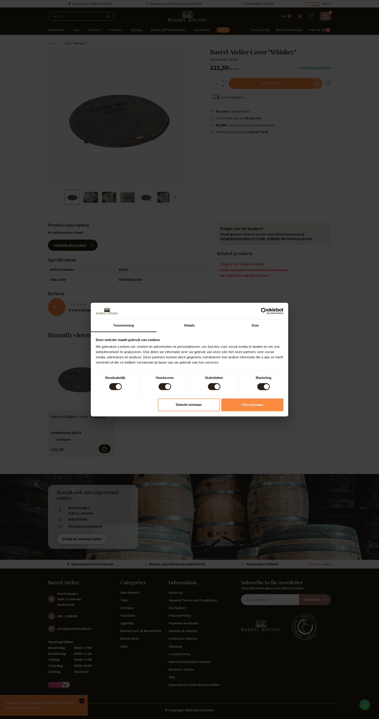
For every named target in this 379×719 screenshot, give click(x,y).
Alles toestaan (252, 405)
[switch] (165, 386)
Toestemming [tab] (123, 325)
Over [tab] (255, 325)
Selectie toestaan (189, 405)
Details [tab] (189, 325)
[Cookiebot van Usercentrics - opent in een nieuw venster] (264, 311)
